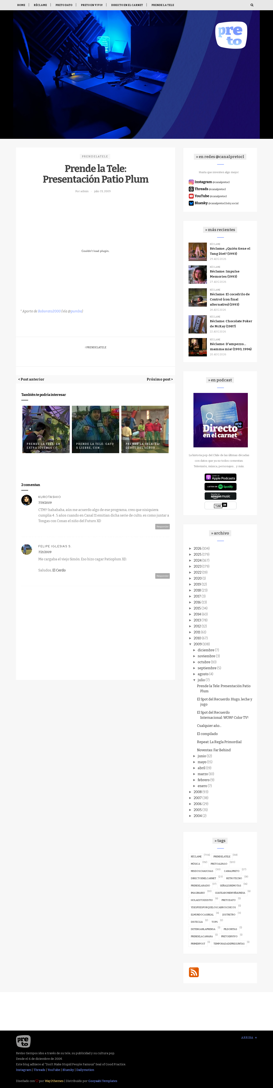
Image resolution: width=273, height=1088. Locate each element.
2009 (198, 644)
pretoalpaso (219, 863)
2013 (197, 620)
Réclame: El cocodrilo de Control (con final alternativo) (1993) (230, 299)
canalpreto (232, 871)
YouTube (54, 1070)
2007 (198, 798)
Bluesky (68, 1070)
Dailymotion (85, 1070)
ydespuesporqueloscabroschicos (213, 907)
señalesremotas (230, 885)
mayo (202, 762)
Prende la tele (162, 5)
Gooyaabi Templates (102, 1081)
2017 (197, 596)
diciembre (206, 650)
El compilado (207, 734)
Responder (163, 526)
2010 (197, 638)
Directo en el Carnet (127, 5)
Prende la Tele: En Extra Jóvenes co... (44, 445)
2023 (198, 566)
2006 (198, 804)
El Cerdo (59, 570)
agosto (203, 674)
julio (201, 680)
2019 (197, 584)
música (195, 863)
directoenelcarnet (203, 878)
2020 (198, 578)
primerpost (198, 943)
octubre (204, 662)
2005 (198, 810)
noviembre (206, 656)
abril (201, 768)
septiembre (207, 668)
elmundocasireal (202, 914)
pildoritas (230, 929)
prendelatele (95, 156)
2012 (197, 626)
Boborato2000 (49, 311)
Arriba (247, 1038)
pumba (76, 311)
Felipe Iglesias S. (55, 546)
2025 (198, 554)
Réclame (40, 5)
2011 (197, 632)
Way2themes (54, 1081)
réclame (196, 856)
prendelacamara (202, 936)
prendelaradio (200, 885)
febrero (204, 780)
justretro (228, 914)
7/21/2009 (44, 552)
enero (202, 786)
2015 (197, 608)
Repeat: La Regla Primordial (219, 742)
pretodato (229, 900)
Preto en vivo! (92, 5)
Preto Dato (63, 5)
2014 (197, 614)
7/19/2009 (45, 503)
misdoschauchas (202, 871)
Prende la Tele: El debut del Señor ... (142, 445)
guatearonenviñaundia (230, 893)
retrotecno (234, 878)
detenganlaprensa (203, 929)
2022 (198, 572)
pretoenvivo (229, 936)
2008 (198, 792)
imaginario (198, 893)
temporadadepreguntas (229, 943)
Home (21, 5)
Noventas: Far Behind (214, 750)
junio (202, 756)
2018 (197, 590)
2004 (198, 816)
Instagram (23, 1070)
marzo (203, 774)
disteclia (197, 922)
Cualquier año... (209, 726)
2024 (198, 560)
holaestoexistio (202, 900)
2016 (197, 602)
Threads (39, 1070)
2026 (198, 548)
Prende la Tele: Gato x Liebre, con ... (95, 445)
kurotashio (49, 497)
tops (215, 922)
